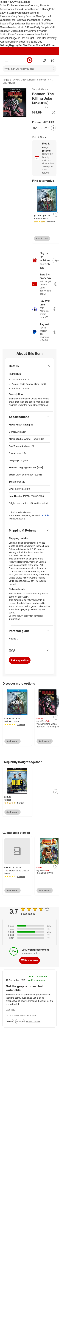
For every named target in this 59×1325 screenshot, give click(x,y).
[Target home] (29, 60)
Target (6, 79)
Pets (12, 19)
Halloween (23, 5)
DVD (45, 128)
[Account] (44, 60)
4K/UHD (37, 128)
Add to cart (42, 238)
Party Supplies (42, 27)
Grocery (21, 12)
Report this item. (46, 515)
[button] (40, 107)
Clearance (20, 34)
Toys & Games (17, 23)
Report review (33, 1021)
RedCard (23, 45)
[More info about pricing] (53, 112)
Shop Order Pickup (13, 41)
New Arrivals (33, 34)
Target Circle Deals (37, 38)
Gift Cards (12, 30)
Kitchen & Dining (39, 9)
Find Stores (49, 45)
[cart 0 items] (52, 60)
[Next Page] (53, 127)
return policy (23, 615)
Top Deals (21, 38)
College (12, 5)
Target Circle (35, 45)
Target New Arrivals (11, 1)
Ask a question (19, 660)
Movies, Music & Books (21, 27)
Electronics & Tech (35, 23)
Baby (14, 16)
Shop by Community (29, 30)
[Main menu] (6, 60)
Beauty (21, 16)
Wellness (28, 19)
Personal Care (33, 16)
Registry (13, 45)
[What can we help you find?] (29, 68)
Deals (11, 34)
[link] (40, 107)
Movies (42, 79)
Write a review (29, 960)
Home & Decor (22, 9)
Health (19, 19)
